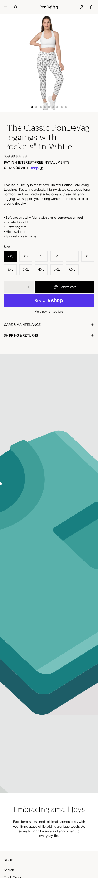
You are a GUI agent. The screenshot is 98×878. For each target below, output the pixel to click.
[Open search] (15, 7)
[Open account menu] (82, 7)
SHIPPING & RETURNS (21, 335)
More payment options (49, 311)
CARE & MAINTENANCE (22, 324)
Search (9, 870)
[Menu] (5, 7)
